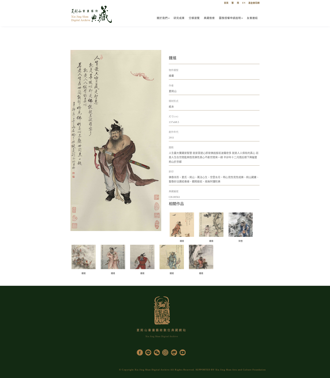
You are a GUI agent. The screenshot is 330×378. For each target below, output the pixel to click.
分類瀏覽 (194, 18)
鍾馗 (182, 241)
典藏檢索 (209, 18)
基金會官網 (254, 3)
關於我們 (162, 18)
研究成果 (179, 18)
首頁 (226, 3)
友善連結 (252, 18)
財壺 (241, 241)
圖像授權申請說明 (230, 18)
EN (243, 3)
